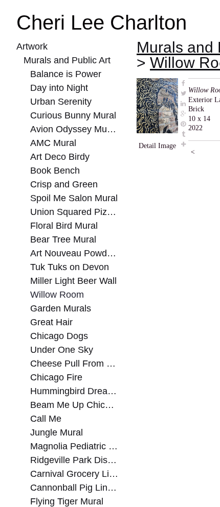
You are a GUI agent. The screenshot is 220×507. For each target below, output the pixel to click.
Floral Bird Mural (63, 226)
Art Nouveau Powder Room (74, 253)
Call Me (45, 419)
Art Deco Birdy (58, 157)
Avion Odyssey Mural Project (74, 129)
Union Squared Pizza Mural (74, 212)
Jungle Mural (55, 432)
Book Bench (53, 170)
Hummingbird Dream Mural (74, 391)
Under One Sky (58, 350)
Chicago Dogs (56, 336)
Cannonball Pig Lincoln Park (74, 487)
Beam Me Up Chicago (71, 405)
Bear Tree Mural (61, 239)
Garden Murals (58, 308)
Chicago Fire (54, 377)
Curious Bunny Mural (72, 115)
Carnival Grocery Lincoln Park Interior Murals (74, 474)
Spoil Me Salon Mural (71, 198)
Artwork (32, 46)
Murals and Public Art (66, 60)
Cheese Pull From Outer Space (74, 363)
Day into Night (58, 88)
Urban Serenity (58, 101)
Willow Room (55, 294)
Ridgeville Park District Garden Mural (74, 460)
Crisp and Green (61, 184)
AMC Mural (53, 143)
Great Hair (50, 322)
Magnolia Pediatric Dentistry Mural (74, 446)
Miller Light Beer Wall (72, 281)
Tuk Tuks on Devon (66, 267)
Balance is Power (62, 74)
